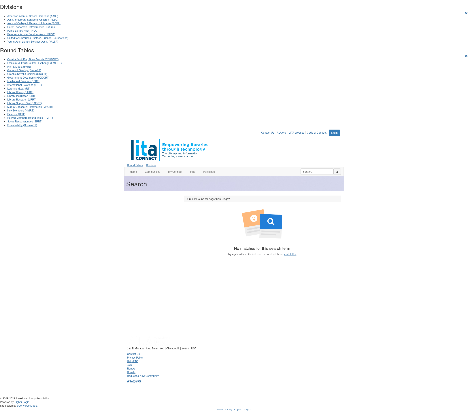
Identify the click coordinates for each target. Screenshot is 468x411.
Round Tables (135, 165)
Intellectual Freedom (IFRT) (23, 81)
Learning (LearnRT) (18, 88)
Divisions (151, 165)
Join (129, 365)
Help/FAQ (132, 361)
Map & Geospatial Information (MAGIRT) (30, 107)
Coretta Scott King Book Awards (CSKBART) (33, 59)
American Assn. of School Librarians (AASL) (32, 16)
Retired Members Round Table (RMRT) (30, 118)
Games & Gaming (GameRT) (24, 70)
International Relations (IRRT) (24, 85)
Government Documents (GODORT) (28, 77)
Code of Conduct (317, 132)
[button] (134, 171)
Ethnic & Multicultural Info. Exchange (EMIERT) (34, 63)
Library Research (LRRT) (22, 99)
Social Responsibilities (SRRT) (24, 121)
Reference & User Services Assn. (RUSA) (31, 34)
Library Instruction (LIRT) (21, 96)
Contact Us (267, 132)
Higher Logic (21, 402)
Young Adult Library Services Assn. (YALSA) (32, 41)
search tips (290, 254)
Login (334, 133)
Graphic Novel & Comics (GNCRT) (27, 74)
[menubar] (295, 132)
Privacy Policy (135, 357)
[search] (337, 171)
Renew (131, 368)
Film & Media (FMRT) (19, 66)
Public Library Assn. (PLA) (22, 30)
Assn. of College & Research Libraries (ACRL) (34, 23)
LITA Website (296, 132)
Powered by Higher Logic (234, 409)
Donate (131, 372)
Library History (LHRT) (20, 92)
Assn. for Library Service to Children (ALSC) (32, 19)
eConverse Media (27, 405)
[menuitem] (268, 132)
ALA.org (281, 132)
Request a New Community (143, 376)
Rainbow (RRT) (16, 114)
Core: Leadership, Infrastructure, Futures (31, 27)
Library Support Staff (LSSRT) (24, 103)
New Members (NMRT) (20, 110)
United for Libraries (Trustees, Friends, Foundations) (37, 38)
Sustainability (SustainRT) (22, 125)
